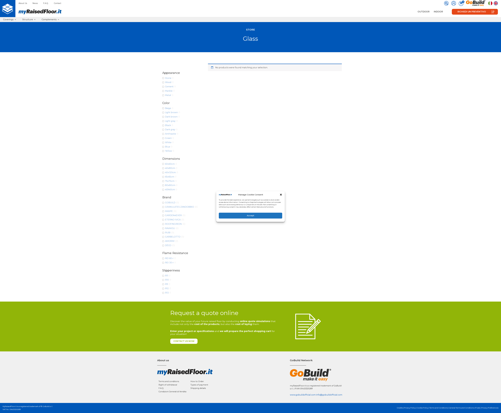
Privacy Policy (410, 408)
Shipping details (198, 388)
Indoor (438, 11)
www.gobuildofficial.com (303, 395)
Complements (49, 19)
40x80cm (170, 168)
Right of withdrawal (168, 385)
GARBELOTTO (172, 237)
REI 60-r (169, 258)
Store (250, 29)
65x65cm (169, 177)
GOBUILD (170, 202)
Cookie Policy (422, 408)
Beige (168, 108)
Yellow (168, 151)
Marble (168, 91)
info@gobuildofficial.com (329, 395)
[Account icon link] (453, 3)
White (168, 142)
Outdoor (424, 11)
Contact (57, 3)
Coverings (8, 19)
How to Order (197, 381)
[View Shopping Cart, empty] (461, 3)
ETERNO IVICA (173, 219)
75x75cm (169, 181)
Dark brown (171, 116)
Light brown (171, 112)
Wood (168, 82)
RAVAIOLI (170, 228)
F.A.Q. (45, 3)
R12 (167, 288)
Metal (168, 95)
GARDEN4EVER (173, 215)
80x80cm (170, 185)
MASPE (169, 211)
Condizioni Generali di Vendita (172, 391)
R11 (166, 275)
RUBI (168, 232)
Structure (27, 19)
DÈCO (168, 245)
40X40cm (170, 189)
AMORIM (169, 241)
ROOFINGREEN (173, 224)
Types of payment (199, 385)
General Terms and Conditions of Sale (464, 408)
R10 (167, 280)
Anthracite (170, 134)
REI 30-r (169, 262)
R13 (167, 293)
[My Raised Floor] (7, 8)
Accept (250, 215)
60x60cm (170, 164)
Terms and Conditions (438, 408)
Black (168, 125)
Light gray (170, 121)
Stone (168, 78)
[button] (281, 194)
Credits (400, 408)
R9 (166, 284)
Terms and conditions (169, 381)
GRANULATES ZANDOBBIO (179, 207)
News (35, 3)
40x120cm (170, 172)
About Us (23, 3)
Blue (167, 146)
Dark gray (170, 129)
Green (168, 138)
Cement (169, 86)
